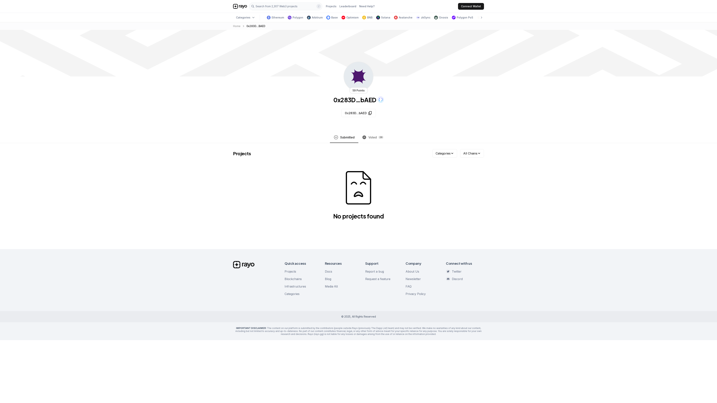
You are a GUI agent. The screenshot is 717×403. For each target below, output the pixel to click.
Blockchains (293, 279)
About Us (412, 271)
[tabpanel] (358, 190)
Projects (290, 271)
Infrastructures (295, 286)
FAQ (409, 286)
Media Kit (331, 286)
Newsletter (413, 279)
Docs (328, 271)
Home (236, 26)
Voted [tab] (375, 137)
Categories (292, 294)
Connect (471, 6)
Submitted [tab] (347, 137)
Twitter (457, 271)
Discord (457, 279)
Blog (328, 279)
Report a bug (374, 271)
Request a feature (377, 279)
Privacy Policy (416, 294)
